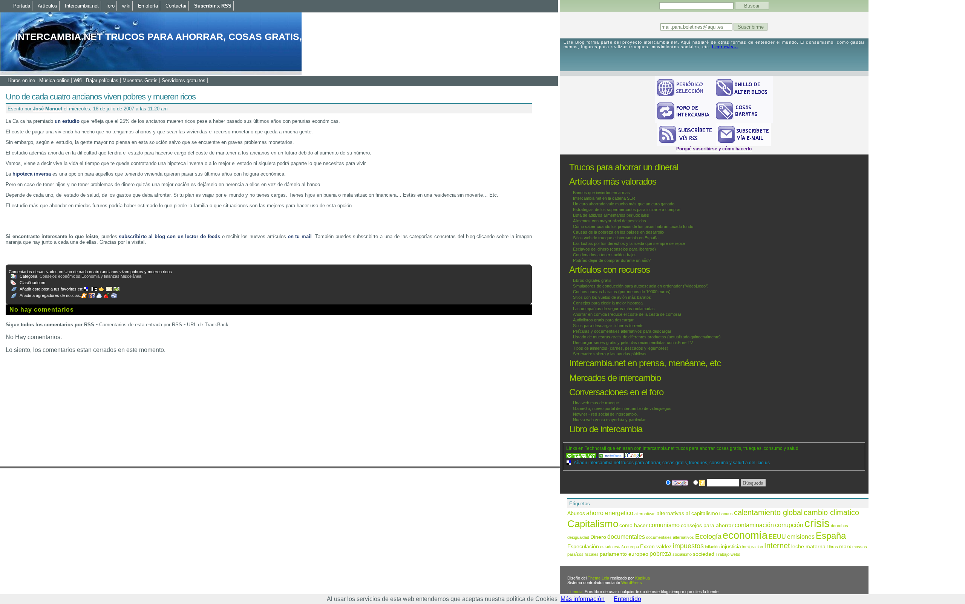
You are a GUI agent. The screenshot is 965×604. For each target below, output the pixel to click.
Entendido (627, 599)
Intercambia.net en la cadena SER (604, 198)
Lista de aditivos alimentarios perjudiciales (611, 215)
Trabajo (722, 554)
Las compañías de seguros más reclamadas (614, 308)
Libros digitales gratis (592, 280)
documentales (626, 536)
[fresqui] (100, 295)
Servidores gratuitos (183, 80)
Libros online (21, 80)
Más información (583, 599)
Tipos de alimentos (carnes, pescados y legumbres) (620, 348)
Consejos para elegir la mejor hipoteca (608, 303)
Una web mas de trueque (596, 403)
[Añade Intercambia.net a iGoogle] (634, 455)
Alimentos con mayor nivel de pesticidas (609, 221)
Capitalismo (592, 523)
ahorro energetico (609, 512)
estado (606, 546)
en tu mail (300, 236)
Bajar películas (102, 80)
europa (632, 546)
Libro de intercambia (605, 429)
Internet (777, 545)
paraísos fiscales (583, 554)
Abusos (576, 513)
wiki (126, 6)
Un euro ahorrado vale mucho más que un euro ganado (623, 204)
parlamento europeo (624, 554)
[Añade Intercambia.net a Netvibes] (612, 455)
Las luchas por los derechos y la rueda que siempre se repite (629, 243)
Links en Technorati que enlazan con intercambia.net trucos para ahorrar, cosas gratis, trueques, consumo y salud (682, 448)
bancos (726, 513)
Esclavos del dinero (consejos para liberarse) (614, 249)
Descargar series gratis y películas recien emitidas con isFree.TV (633, 342)
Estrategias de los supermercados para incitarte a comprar (627, 209)
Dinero (598, 537)
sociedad (703, 554)
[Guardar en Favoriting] (117, 289)
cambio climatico (831, 512)
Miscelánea (131, 276)
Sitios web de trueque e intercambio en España (616, 237)
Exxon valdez (656, 546)
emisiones (801, 536)
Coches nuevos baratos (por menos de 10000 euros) (622, 291)
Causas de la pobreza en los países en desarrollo (618, 232)
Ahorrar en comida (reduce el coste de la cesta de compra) (627, 314)
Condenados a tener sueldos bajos (605, 254)
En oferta (148, 6)
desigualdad (578, 537)
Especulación (583, 546)
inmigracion (752, 546)
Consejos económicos (60, 276)
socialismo (682, 554)
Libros (832, 546)
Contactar (176, 6)
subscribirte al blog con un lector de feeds (169, 236)
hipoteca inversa (31, 174)
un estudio (67, 121)
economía (745, 535)
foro (110, 6)
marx (845, 546)
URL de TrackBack (207, 324)
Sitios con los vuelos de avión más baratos (612, 297)
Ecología (708, 536)
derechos (839, 525)
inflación (712, 546)
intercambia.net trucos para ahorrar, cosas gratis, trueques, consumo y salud (235, 36)
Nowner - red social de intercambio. (605, 414)
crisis (817, 523)
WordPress (631, 582)
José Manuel (47, 109)
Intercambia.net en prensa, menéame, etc (645, 363)
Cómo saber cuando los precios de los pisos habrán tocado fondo (633, 226)
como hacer (633, 525)
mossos (859, 546)
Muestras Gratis (140, 80)
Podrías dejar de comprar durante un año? (612, 260)
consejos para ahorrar (707, 525)
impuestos (688, 546)
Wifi (78, 80)
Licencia (574, 591)
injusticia (731, 546)
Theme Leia (598, 578)
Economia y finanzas (100, 276)
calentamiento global (768, 512)
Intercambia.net (82, 6)
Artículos (47, 6)
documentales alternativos (670, 537)
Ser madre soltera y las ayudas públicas (609, 354)
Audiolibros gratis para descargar (603, 320)
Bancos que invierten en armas (601, 192)
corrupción (789, 524)
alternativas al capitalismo (687, 513)
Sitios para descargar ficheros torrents (608, 325)
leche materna (808, 546)
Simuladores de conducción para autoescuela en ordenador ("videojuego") (641, 286)
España (831, 536)
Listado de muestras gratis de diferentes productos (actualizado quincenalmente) (647, 337)
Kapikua (642, 578)
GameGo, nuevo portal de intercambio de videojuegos (622, 408)
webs (735, 554)
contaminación (754, 524)
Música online (54, 80)
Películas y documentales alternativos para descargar (622, 331)
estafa (619, 546)
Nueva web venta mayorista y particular (609, 419)
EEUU (777, 536)
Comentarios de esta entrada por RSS (140, 324)
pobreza (660, 553)
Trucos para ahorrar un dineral (623, 167)
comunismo (664, 524)
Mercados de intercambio (615, 378)
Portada (21, 6)
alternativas (645, 513)
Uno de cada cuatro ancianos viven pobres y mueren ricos (101, 96)
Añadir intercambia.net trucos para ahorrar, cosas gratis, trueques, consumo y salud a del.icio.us (672, 462)
